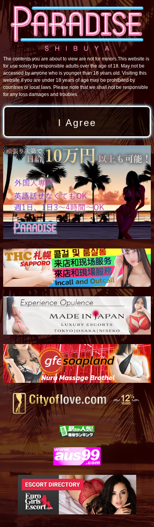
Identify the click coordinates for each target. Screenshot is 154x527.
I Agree (77, 122)
